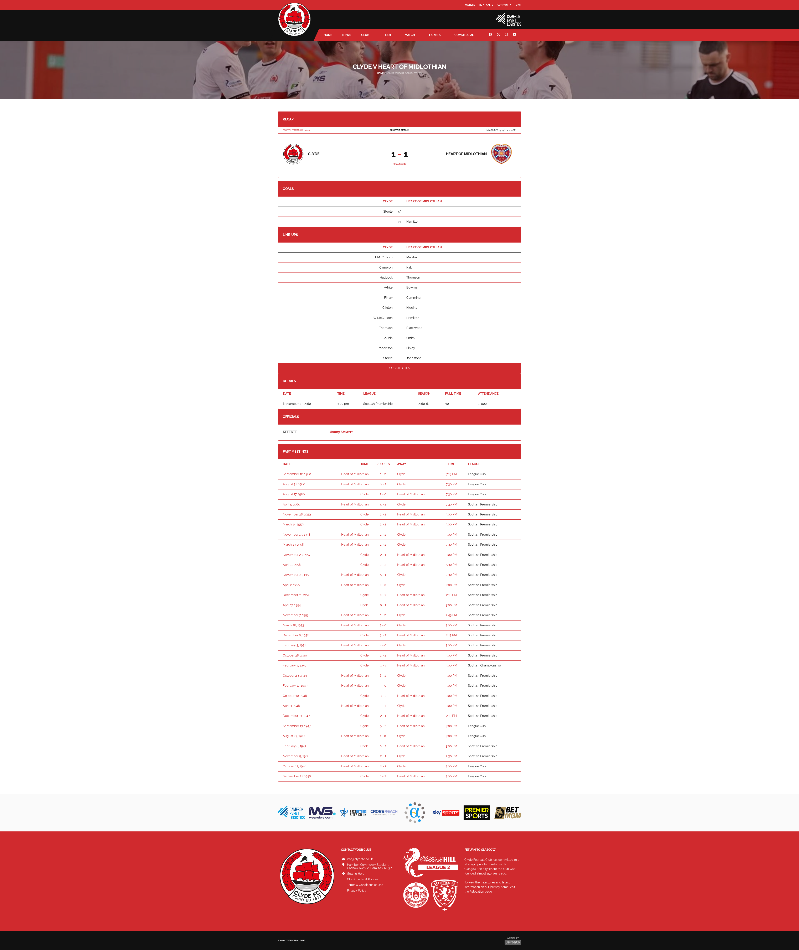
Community (504, 5)
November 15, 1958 (296, 534)
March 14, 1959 (293, 524)
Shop (518, 5)
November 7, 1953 (296, 615)
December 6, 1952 (296, 635)
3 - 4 (383, 665)
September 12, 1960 (297, 474)
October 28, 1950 (295, 655)
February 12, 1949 (295, 685)
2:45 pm (451, 615)
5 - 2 (383, 504)
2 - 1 (383, 555)
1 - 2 (383, 474)
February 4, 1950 (294, 665)
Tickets (435, 35)
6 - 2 (383, 484)
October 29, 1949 (295, 676)
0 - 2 (383, 746)
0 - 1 (383, 605)
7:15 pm (451, 474)
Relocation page (481, 891)
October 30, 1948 (295, 696)
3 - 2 (383, 635)
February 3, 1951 (294, 645)
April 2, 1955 (291, 585)
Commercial (464, 35)
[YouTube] (515, 35)
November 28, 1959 (297, 514)
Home (328, 35)
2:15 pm (451, 595)
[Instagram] (507, 35)
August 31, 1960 (294, 484)
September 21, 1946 (297, 776)
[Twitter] (499, 35)
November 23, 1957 (296, 555)
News (346, 35)
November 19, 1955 (296, 575)
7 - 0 (383, 625)
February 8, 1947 (294, 746)
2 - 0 (383, 494)
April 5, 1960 (291, 504)
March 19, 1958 (293, 544)
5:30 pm (451, 565)
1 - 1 (383, 706)
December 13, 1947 (296, 716)
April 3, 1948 (291, 706)
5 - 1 (383, 575)
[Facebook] (491, 35)
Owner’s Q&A (472, 16)
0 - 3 (383, 595)
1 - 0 (383, 736)
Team (387, 35)
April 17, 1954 (292, 605)
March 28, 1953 (293, 625)
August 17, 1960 (294, 494)
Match (410, 35)
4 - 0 (383, 645)
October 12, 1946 (294, 766)
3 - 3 (383, 696)
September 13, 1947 (297, 726)
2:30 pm (451, 575)
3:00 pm (451, 514)
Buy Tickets (486, 5)
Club (365, 35)
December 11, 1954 (296, 595)
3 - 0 (383, 585)
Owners (470, 5)
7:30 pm (451, 484)
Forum (469, 13)
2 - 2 (383, 514)
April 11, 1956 (292, 565)
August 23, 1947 (294, 736)
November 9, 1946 (296, 756)
